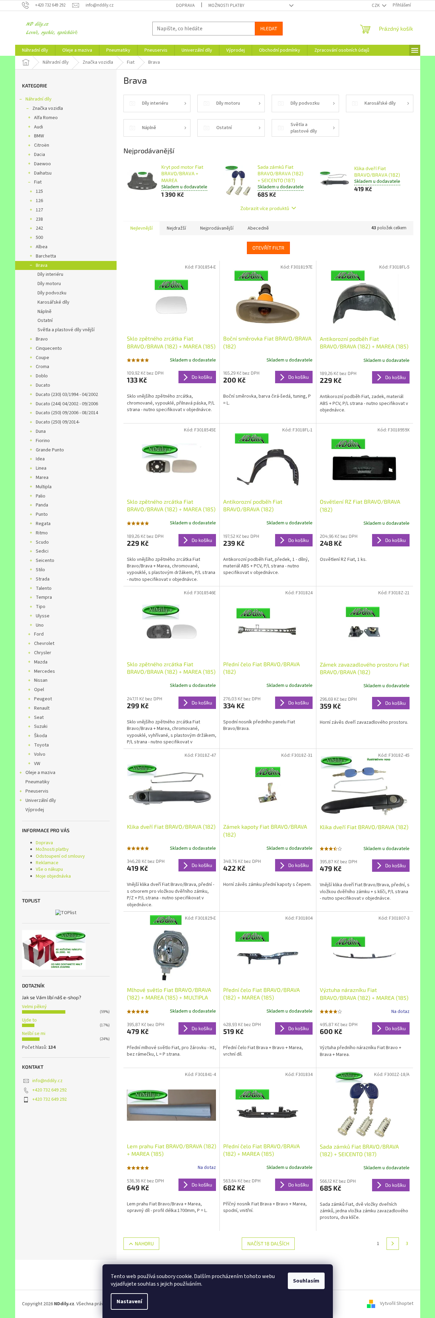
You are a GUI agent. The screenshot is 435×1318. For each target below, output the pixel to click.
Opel (39, 689)
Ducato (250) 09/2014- (58, 422)
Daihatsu (43, 173)
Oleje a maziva (40, 772)
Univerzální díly (40, 800)
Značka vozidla (47, 108)
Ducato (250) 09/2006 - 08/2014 (67, 412)
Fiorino (43, 440)
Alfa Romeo (46, 117)
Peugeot (43, 698)
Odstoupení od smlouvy (60, 856)
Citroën (41, 145)
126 (39, 200)
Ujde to (29, 1020)
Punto (42, 514)
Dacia (39, 154)
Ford (39, 634)
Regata (43, 523)
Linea (41, 468)
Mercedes (44, 671)
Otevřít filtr (268, 248)
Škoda (40, 735)
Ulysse (43, 616)
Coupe (42, 357)
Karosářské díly (53, 302)
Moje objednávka (53, 876)
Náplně (44, 311)
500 (39, 237)
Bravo (42, 339)
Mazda (40, 662)
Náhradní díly (38, 99)
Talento (44, 588)
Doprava (185, 5)
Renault (42, 708)
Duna (41, 431)
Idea (40, 459)
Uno (40, 625)
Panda (42, 505)
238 (39, 219)
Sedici (42, 551)
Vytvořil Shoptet (396, 1303)
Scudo (42, 542)
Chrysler (42, 652)
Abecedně (258, 228)
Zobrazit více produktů (264, 208)
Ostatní (45, 320)
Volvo (39, 754)
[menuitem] (35, 50)
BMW (39, 136)
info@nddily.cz (47, 1080)
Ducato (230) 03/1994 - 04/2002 (67, 394)
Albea (41, 246)
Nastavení (129, 1301)
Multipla (44, 486)
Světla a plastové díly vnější (66, 329)
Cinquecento (49, 348)
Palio (40, 496)
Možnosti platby (226, 5)
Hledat (268, 28)
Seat (39, 717)
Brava (41, 265)
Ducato (43, 385)
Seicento (45, 560)
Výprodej (34, 809)
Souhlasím (306, 1281)
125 (39, 191)
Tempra (44, 597)
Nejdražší (176, 228)
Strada (43, 579)
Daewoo (42, 163)
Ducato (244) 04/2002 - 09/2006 (67, 403)
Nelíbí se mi (33, 1033)
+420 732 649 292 (49, 1090)
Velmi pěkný (34, 1006)
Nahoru (144, 1243)
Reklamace (47, 862)
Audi (38, 127)
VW (37, 763)
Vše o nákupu (49, 869)
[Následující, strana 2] (393, 1243)
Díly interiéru (50, 274)
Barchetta (46, 256)
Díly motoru (49, 283)
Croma (42, 366)
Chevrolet (44, 643)
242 (39, 228)
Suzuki (40, 726)
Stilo (40, 569)
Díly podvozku (51, 293)
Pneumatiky (37, 781)
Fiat (38, 182)
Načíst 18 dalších (268, 1243)
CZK (376, 5)
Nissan (40, 680)
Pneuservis (36, 791)
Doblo (42, 376)
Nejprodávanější (216, 228)
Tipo (40, 606)
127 (39, 210)
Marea (42, 477)
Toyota (41, 745)
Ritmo (42, 533)
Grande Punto (50, 450)
